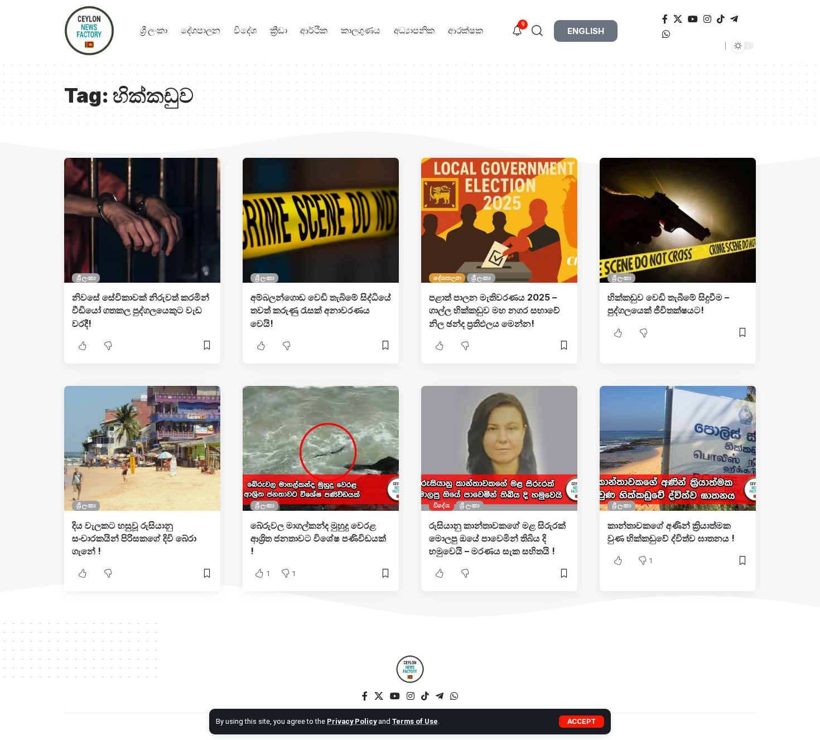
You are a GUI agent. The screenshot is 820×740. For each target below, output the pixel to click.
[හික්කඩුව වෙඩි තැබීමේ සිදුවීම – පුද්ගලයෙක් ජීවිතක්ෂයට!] (678, 220)
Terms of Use (415, 721)
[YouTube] (693, 19)
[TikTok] (720, 19)
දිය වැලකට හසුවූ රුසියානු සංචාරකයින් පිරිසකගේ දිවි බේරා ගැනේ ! (134, 538)
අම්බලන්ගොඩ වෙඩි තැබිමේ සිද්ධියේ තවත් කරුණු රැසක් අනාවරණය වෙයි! (320, 310)
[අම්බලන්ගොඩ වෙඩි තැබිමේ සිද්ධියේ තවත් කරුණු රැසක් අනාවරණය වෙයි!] (321, 220)
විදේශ (441, 505)
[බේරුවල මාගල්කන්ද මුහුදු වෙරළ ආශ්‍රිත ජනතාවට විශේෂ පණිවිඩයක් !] (321, 448)
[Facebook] (665, 19)
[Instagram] (707, 19)
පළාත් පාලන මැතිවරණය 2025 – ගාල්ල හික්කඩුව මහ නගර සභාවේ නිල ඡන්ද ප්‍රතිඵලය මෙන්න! (494, 310)
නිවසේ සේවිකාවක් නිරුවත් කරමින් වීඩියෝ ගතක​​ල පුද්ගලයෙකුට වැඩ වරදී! (140, 310)
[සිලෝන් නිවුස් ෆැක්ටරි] (410, 669)
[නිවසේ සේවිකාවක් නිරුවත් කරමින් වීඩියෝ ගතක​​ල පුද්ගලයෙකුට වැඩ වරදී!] (142, 220)
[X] (678, 19)
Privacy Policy (352, 721)
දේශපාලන (447, 278)
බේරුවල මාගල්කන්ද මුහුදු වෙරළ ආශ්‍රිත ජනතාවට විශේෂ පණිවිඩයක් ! (318, 538)
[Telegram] (734, 19)
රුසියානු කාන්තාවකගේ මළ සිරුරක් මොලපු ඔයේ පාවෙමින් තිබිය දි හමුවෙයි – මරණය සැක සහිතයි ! (497, 538)
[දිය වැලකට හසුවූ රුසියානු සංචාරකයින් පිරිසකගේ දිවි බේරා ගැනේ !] (142, 448)
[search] (541, 30)
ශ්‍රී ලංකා (86, 278)
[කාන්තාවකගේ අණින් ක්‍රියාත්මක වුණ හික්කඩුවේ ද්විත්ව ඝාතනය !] (678, 448)
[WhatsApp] (666, 34)
